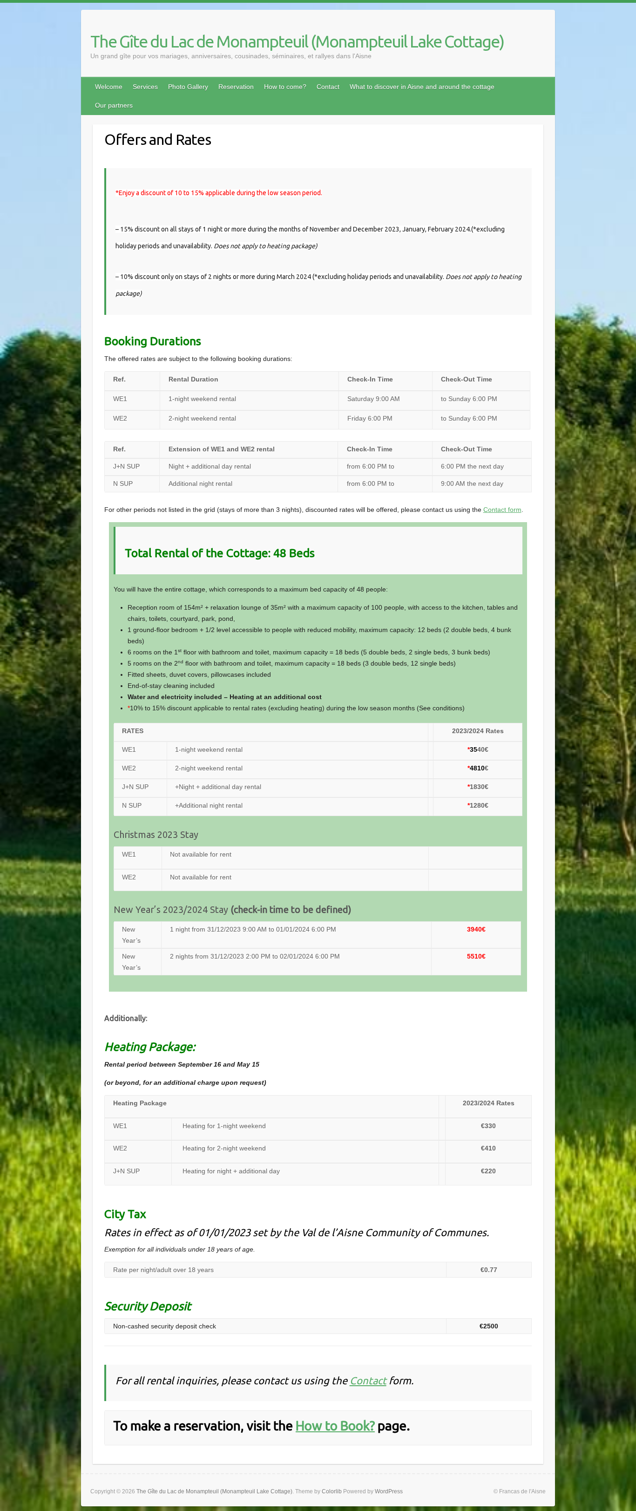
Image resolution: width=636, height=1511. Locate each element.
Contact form (502, 509)
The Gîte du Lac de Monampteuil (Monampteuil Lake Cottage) (297, 41)
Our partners (114, 105)
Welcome (108, 86)
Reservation (236, 86)
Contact (328, 86)
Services (145, 86)
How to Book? (335, 1425)
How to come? (285, 86)
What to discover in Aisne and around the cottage (422, 86)
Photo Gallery (188, 86)
